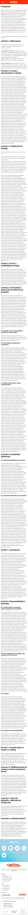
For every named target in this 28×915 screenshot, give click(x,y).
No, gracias (5, 911)
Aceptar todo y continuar (23, 912)
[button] (24, 2)
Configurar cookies (14, 912)
